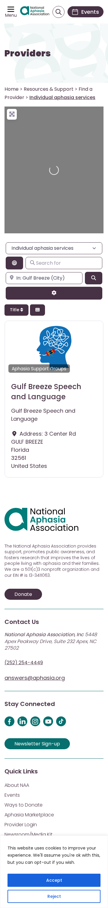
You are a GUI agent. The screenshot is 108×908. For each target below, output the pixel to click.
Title (15, 310)
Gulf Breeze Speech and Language (46, 392)
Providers (27, 53)
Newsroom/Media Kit (28, 834)
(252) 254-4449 (23, 662)
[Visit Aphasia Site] (34, 12)
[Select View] (37, 310)
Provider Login (20, 824)
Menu (11, 15)
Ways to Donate (23, 804)
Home (11, 89)
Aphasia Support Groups (39, 369)
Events (12, 795)
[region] (54, 871)
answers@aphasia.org (34, 678)
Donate (23, 594)
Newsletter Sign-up (37, 743)
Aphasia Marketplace (29, 814)
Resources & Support (49, 89)
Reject (54, 896)
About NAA (16, 785)
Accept (54, 880)
